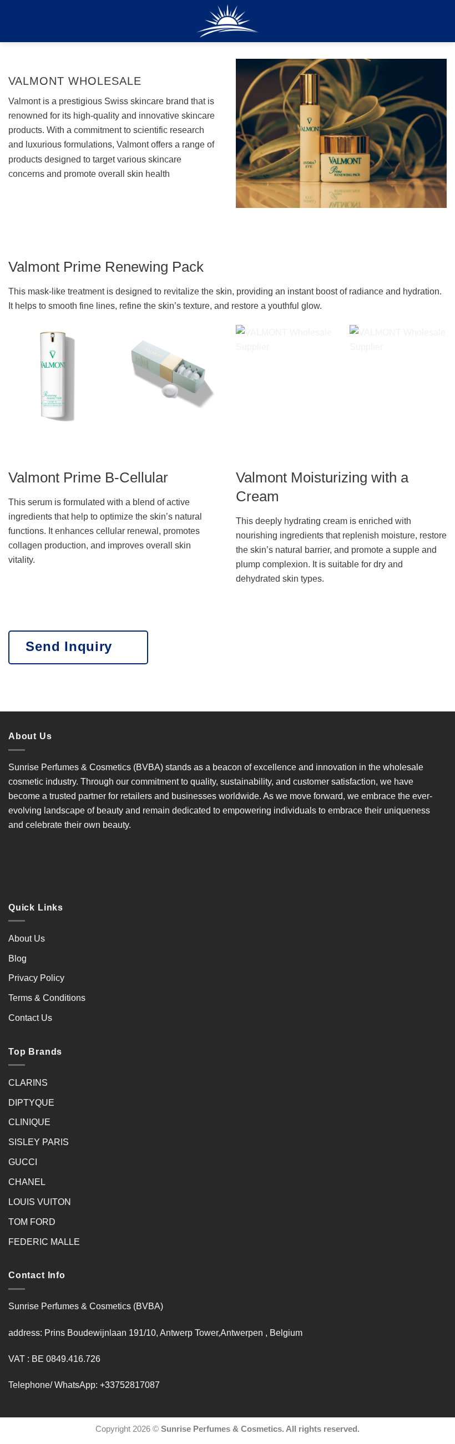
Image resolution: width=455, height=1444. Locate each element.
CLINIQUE (29, 1122)
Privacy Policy (36, 978)
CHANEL (27, 1182)
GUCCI (22, 1162)
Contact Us (30, 1018)
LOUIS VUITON (39, 1202)
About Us (26, 938)
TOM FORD (31, 1222)
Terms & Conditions (46, 998)
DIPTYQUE (31, 1102)
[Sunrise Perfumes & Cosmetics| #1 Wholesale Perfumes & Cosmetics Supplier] (227, 21)
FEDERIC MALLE (44, 1242)
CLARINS (28, 1082)
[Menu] (15, 21)
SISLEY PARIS (38, 1142)
